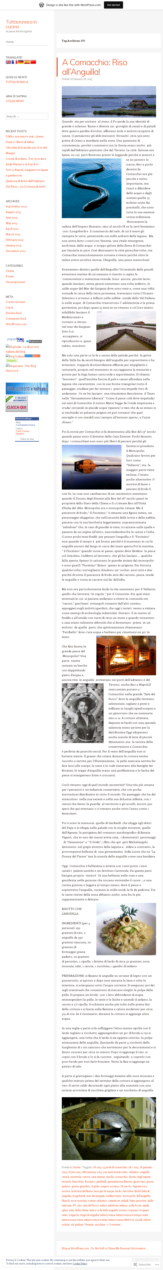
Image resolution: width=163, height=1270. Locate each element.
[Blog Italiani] (15, 356)
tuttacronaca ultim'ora (121, 1219)
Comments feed (16, 318)
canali (65, 1176)
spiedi (146, 1205)
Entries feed (13, 313)
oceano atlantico (97, 1200)
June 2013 (11, 217)
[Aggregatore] (34, 342)
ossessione (114, 1200)
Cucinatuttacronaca (25, 425)
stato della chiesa (78, 1210)
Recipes (20, 433)
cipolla (110, 1176)
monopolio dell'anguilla (136, 1195)
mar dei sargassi (95, 1195)
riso (79, 1205)
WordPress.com (16, 324)
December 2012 (16, 251)
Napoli (66, 1200)
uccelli (138, 1219)
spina (65, 1210)
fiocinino (90, 1181)
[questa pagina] (32, 356)
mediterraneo (113, 1195)
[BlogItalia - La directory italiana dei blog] (27, 351)
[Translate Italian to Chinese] (33, 63)
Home (10, 42)
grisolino (85, 1186)
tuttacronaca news (72, 1219)
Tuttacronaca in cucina (21, 24)
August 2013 (13, 212)
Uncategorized (15, 282)
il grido (95, 1186)
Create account (15, 302)
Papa (132, 1200)
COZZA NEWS (15, 101)
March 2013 (13, 234)
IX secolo (126, 1186)
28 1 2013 (133, 1167)
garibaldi (101, 1181)
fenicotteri (78, 1181)
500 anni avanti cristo (115, 1172)
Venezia (89, 1224)
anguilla (144, 1172)
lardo (118, 1191)
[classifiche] (27, 393)
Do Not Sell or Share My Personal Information (118, 1248)
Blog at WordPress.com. (75, 1248)
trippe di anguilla (89, 1215)
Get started (113, 4)
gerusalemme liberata (120, 1181)
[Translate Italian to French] (14, 63)
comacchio (121, 1176)
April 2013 (12, 228)
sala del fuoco (91, 1205)
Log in (9, 307)
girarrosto (139, 1181)
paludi (124, 1200)
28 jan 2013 (74, 1172)
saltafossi (113, 1205)
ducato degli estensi (139, 1176)
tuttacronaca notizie (95, 1219)
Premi (10, 276)
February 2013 (14, 240)
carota (86, 1176)
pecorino (141, 1200)
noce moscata (79, 1200)
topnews (133, 1210)
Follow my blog (27, 439)
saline (103, 1205)
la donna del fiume (82, 1191)
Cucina (76, 1167)
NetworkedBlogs (24, 418)
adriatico (134, 1172)
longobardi (78, 1195)
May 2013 (11, 223)
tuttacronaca (107, 1215)
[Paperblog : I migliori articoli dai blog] (16, 342)
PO (74, 1205)
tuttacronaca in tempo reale (132, 1215)
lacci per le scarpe (104, 1191)
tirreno (123, 1210)
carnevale (75, 1176)
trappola (74, 1215)
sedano (123, 1205)
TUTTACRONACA (17, 82)
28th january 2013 (92, 1172)
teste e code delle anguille (103, 1210)
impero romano (110, 1186)
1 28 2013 (96, 1167)
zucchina (100, 1224)
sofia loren (135, 1205)
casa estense (98, 1176)
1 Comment (113, 1224)
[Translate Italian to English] (8, 63)
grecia (75, 1186)
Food (18, 431)
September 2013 (16, 206)
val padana (77, 1224)
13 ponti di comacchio (115, 1167)
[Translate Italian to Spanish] (27, 63)
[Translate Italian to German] (21, 63)
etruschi (66, 1181)
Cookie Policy (80, 1263)
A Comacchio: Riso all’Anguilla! (94, 67)
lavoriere (128, 1191)
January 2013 (13, 245)
